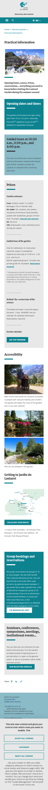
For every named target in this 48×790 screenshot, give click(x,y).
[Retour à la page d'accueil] (24, 6)
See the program (17, 339)
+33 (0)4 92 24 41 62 (12, 706)
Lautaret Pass (9, 699)
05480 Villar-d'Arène (12, 701)
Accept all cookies (24, 738)
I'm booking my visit (19, 610)
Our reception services (20, 666)
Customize (24, 747)
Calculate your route (18, 522)
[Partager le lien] (21, 681)
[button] (13, 20)
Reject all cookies (24, 756)
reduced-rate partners (29, 219)
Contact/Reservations (13, 718)
